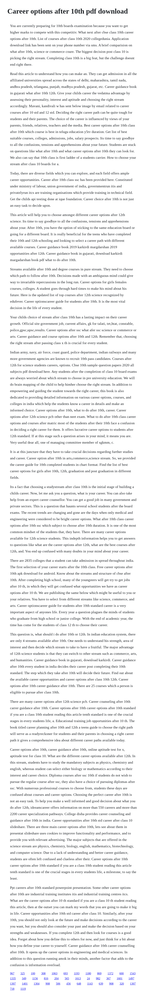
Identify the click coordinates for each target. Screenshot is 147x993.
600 (121, 973)
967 (12, 973)
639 (101, 983)
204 (56, 978)
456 (68, 983)
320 (122, 983)
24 (88, 978)
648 (79, 983)
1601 (119, 978)
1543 (133, 973)
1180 (88, 973)
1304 (36, 983)
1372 (110, 973)
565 (67, 978)
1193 (76, 973)
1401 (25, 983)
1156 (35, 978)
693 (65, 973)
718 (12, 988)
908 (48, 983)
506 (58, 983)
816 (46, 978)
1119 (23, 988)
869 (99, 973)
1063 (54, 973)
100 (33, 973)
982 (98, 978)
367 (108, 978)
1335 (13, 978)
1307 (13, 983)
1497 (131, 978)
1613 (78, 978)
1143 (90, 983)
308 (43, 973)
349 (24, 978)
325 (22, 973)
